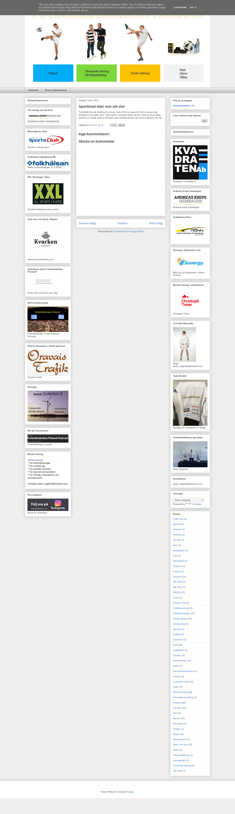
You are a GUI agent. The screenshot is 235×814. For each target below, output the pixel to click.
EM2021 (177, 592)
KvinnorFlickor (180, 660)
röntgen (177, 729)
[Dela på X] (117, 125)
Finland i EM (179, 603)
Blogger (130, 792)
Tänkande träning (182, 765)
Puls (175, 713)
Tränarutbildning (181, 755)
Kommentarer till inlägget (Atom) (129, 231)
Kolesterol (178, 639)
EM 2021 (177, 587)
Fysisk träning (180, 618)
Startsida (33, 90)
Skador (176, 734)
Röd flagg (178, 723)
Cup (175, 555)
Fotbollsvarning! (181, 608)
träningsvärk (179, 760)
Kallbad (176, 634)
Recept (176, 718)
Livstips (176, 676)
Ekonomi (177, 576)
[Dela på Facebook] (120, 125)
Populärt (177, 708)
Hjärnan (177, 629)
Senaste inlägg (87, 223)
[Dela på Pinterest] (123, 125)
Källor (176, 666)
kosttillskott (178, 650)
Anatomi (177, 529)
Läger (176, 687)
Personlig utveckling (183, 697)
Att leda (177, 540)
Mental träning (180, 692)
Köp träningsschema (183, 671)
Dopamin (177, 566)
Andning (177, 534)
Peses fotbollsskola (56, 90)
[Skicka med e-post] (111, 125)
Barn (175, 545)
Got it (193, 7)
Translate (196, 504)
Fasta (176, 597)
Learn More (180, 7)
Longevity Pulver (181, 681)
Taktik (176, 750)
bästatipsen (179, 550)
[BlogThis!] (114, 125)
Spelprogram (179, 739)
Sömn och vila (180, 744)
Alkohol (176, 524)
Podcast (177, 702)
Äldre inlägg (156, 223)
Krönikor (177, 655)
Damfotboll (178, 561)
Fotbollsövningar (181, 613)
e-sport (176, 571)
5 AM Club (178, 519)
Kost (175, 645)
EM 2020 (177, 582)
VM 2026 (177, 771)
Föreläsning (179, 624)
